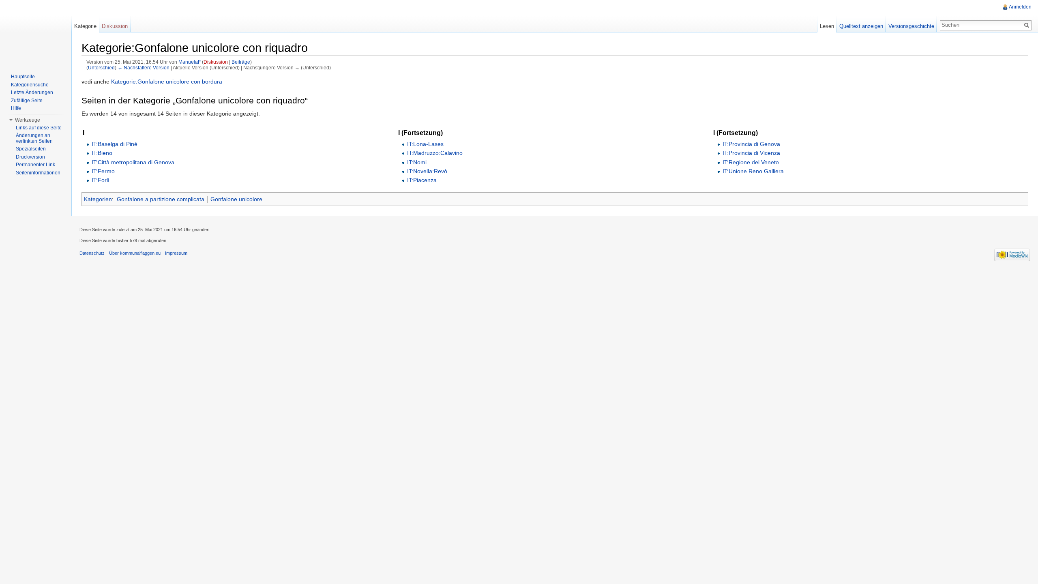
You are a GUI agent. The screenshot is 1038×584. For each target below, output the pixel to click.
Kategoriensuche (30, 85)
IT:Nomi (417, 162)
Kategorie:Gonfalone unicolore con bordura (166, 81)
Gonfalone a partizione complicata (160, 199)
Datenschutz (92, 253)
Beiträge (241, 61)
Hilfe (16, 108)
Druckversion (30, 157)
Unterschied (101, 67)
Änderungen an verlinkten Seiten (34, 138)
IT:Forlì (100, 180)
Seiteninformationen (38, 173)
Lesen (827, 26)
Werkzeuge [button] (27, 120)
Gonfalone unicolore (236, 199)
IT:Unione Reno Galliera (753, 171)
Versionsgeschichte (911, 26)
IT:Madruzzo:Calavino (435, 153)
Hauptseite (23, 76)
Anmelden (1020, 7)
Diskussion (216, 61)
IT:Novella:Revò (427, 171)
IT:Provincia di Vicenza (751, 153)
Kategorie (85, 26)
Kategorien (98, 199)
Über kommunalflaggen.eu (135, 253)
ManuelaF (189, 61)
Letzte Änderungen (32, 92)
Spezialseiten (31, 149)
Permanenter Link (35, 164)
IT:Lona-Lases (425, 144)
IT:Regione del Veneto (751, 162)
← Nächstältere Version (143, 67)
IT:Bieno (102, 153)
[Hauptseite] (35, 32)
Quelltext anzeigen (861, 26)
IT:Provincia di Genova (751, 144)
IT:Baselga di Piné (114, 144)
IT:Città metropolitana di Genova (133, 162)
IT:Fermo (103, 171)
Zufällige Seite (27, 100)
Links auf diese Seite (39, 128)
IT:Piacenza (422, 180)
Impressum (176, 253)
